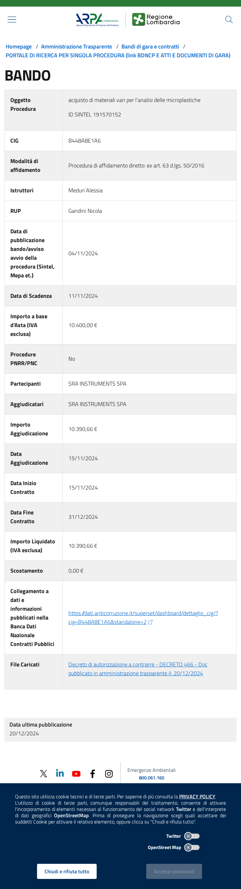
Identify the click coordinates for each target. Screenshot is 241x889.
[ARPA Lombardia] (95, 19)
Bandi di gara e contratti (150, 46)
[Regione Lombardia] (156, 19)
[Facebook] (93, 773)
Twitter (174, 836)
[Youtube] (76, 773)
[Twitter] (44, 773)
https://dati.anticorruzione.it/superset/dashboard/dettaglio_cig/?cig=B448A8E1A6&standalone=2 (143, 617)
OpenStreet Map (165, 847)
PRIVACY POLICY (197, 796)
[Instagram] (109, 773)
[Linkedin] (60, 773)
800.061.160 (151, 777)
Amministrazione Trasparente (76, 46)
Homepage (19, 46)
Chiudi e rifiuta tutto (67, 871)
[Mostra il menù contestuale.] (12, 19)
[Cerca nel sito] (229, 19)
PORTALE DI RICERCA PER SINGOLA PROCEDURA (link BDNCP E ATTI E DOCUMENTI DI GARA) (118, 55)
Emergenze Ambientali (151, 770)
